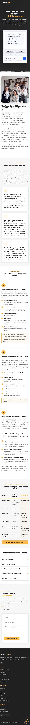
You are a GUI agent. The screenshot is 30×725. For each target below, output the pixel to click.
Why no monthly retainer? (14, 564)
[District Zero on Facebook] (1, 663)
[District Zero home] (15, 655)
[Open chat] (26, 721)
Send (24, 58)
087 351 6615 (6, 609)
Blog (1, 691)
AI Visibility (20, 54)
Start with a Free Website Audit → (15, 542)
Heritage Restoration (9, 54)
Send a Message (4, 711)
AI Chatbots (20, 51)
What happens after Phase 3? (14, 578)
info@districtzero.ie (8, 606)
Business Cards (3, 682)
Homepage (2, 688)
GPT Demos (2, 693)
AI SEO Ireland (3, 677)
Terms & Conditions (4, 700)
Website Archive (3, 695)
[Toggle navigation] (27, 2)
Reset (25, 62)
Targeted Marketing (4, 679)
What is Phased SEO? (14, 559)
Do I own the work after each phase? (14, 573)
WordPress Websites (4, 669)
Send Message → (12, 638)
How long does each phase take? (14, 569)
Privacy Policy (3, 698)
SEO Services (9, 51)
